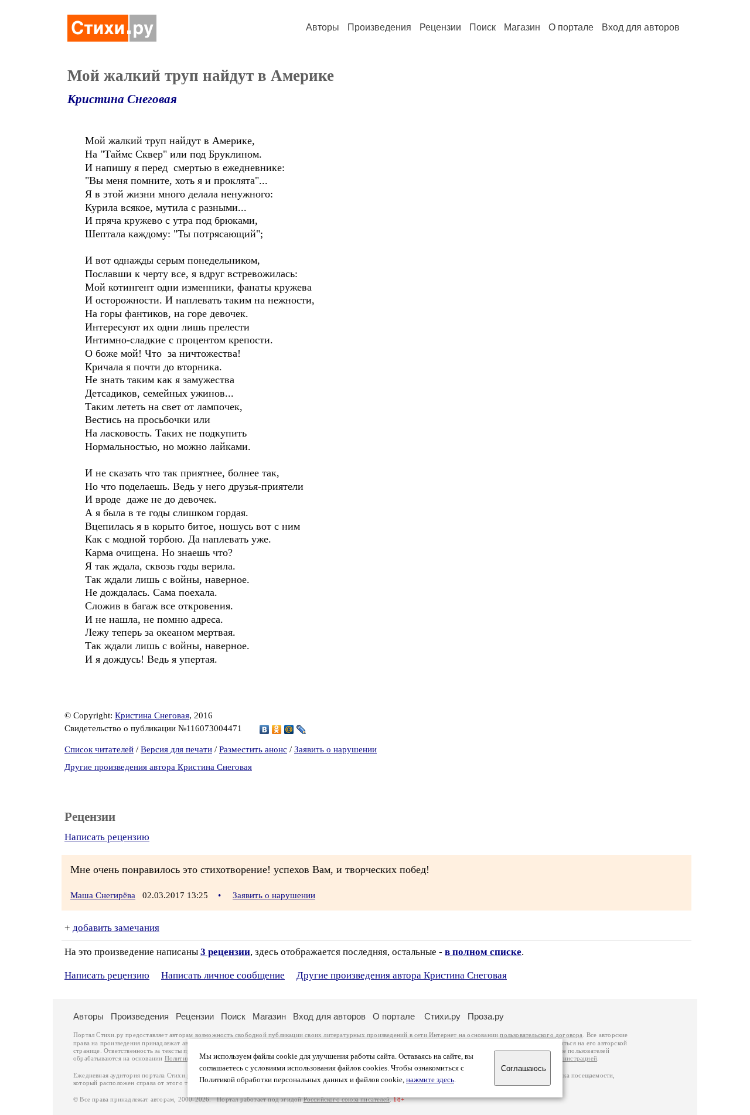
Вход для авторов (641, 27)
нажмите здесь (430, 1080)
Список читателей (99, 749)
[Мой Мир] (289, 729)
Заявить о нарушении (335, 749)
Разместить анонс (253, 749)
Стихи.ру (442, 1016)
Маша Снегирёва (102, 895)
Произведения (379, 27)
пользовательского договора (541, 1035)
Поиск (482, 27)
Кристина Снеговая (122, 99)
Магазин (522, 27)
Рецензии (440, 27)
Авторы (322, 27)
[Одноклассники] (277, 729)
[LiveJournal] (301, 729)
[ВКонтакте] (264, 729)
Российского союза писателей (347, 1099)
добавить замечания (116, 927)
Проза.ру (486, 1016)
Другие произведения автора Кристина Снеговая (158, 767)
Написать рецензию (106, 837)
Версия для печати (176, 749)
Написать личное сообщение (223, 975)
